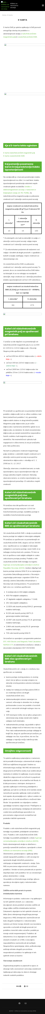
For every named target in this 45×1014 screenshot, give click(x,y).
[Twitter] (22, 1003)
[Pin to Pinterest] (25, 986)
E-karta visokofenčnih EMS (14, 156)
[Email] (25, 1003)
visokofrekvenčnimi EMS (27, 37)
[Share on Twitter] (22, 986)
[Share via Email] (27, 986)
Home (4, 15)
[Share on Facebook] (20, 986)
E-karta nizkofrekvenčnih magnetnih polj (19, 153)
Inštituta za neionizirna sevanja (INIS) (17, 850)
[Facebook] (19, 1003)
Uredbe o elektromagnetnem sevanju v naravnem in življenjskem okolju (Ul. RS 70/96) (19, 189)
